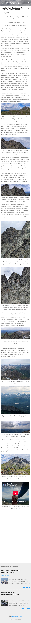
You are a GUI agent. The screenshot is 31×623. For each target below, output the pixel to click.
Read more (26, 587)
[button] (29, 8)
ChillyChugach (12, 3)
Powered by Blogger (16, 616)
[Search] (29, 3)
